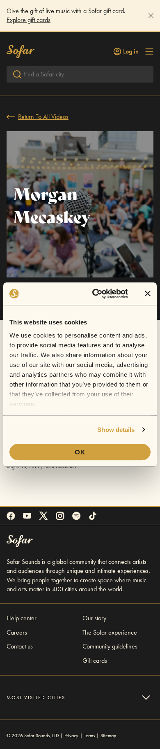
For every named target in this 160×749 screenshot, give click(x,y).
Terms (89, 735)
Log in (131, 51)
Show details (116, 429)
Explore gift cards (28, 20)
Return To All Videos (43, 116)
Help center (22, 618)
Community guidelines (109, 646)
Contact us (20, 646)
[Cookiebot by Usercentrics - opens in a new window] (95, 293)
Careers (17, 632)
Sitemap (108, 735)
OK (80, 452)
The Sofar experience (109, 632)
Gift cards (94, 660)
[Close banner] (148, 294)
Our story (94, 618)
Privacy (71, 735)
